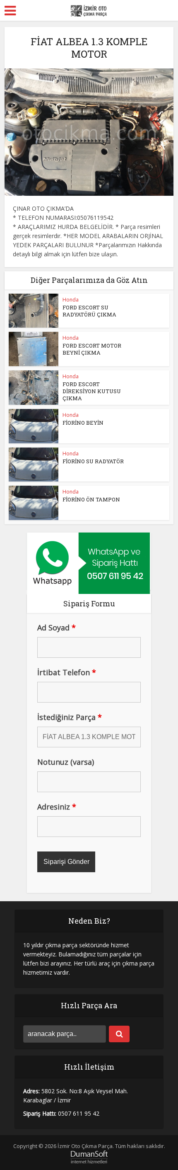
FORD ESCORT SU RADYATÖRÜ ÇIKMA (89, 311)
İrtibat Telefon (66, 672)
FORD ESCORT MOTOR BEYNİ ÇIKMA (92, 349)
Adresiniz (56, 807)
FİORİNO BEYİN (83, 422)
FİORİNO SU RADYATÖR (93, 461)
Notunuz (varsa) (65, 762)
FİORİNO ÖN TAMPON (91, 499)
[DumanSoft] (89, 1156)
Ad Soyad (56, 627)
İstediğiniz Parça (69, 717)
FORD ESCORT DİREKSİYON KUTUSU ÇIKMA (92, 391)
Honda (71, 299)
